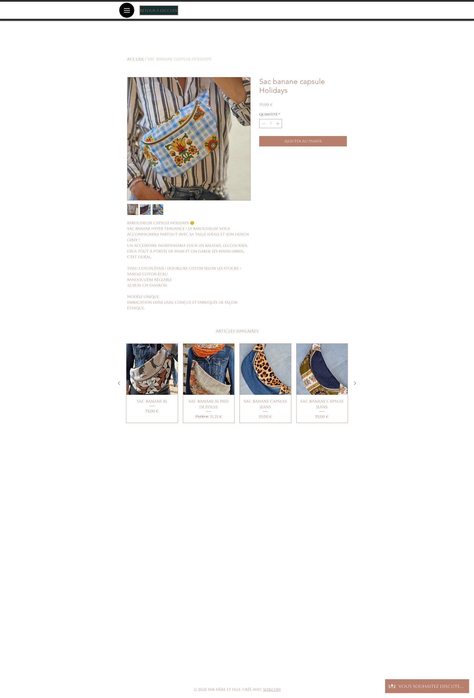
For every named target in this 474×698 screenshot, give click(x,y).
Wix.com (272, 689)
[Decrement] (263, 123)
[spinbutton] (270, 123)
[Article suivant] (355, 383)
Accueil (135, 59)
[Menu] (126, 10)
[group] (237, 383)
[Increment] (278, 123)
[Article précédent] (119, 383)
